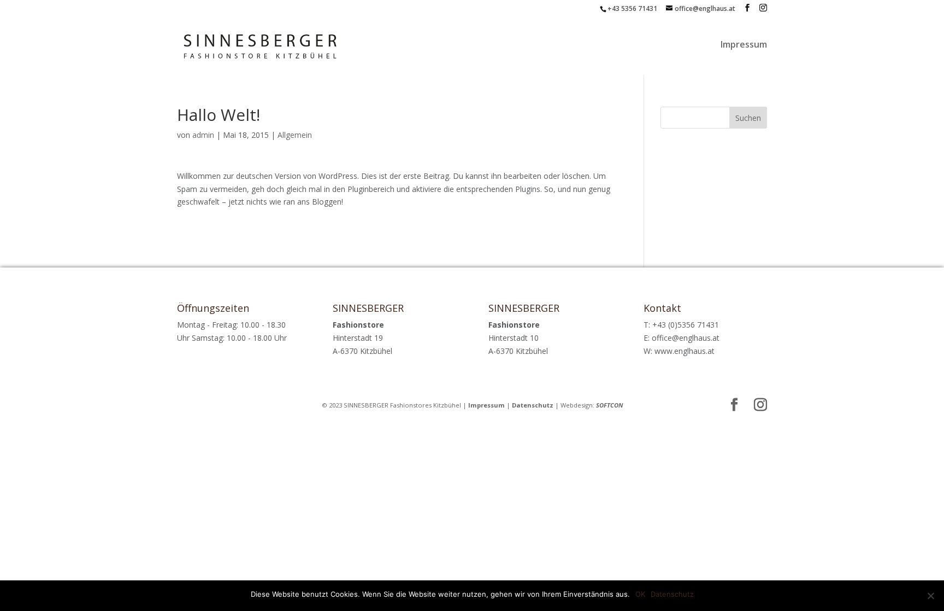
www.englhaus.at (684, 351)
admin (203, 135)
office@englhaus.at (685, 338)
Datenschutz (532, 405)
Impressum (744, 45)
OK (640, 594)
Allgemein (295, 135)
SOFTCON (609, 405)
